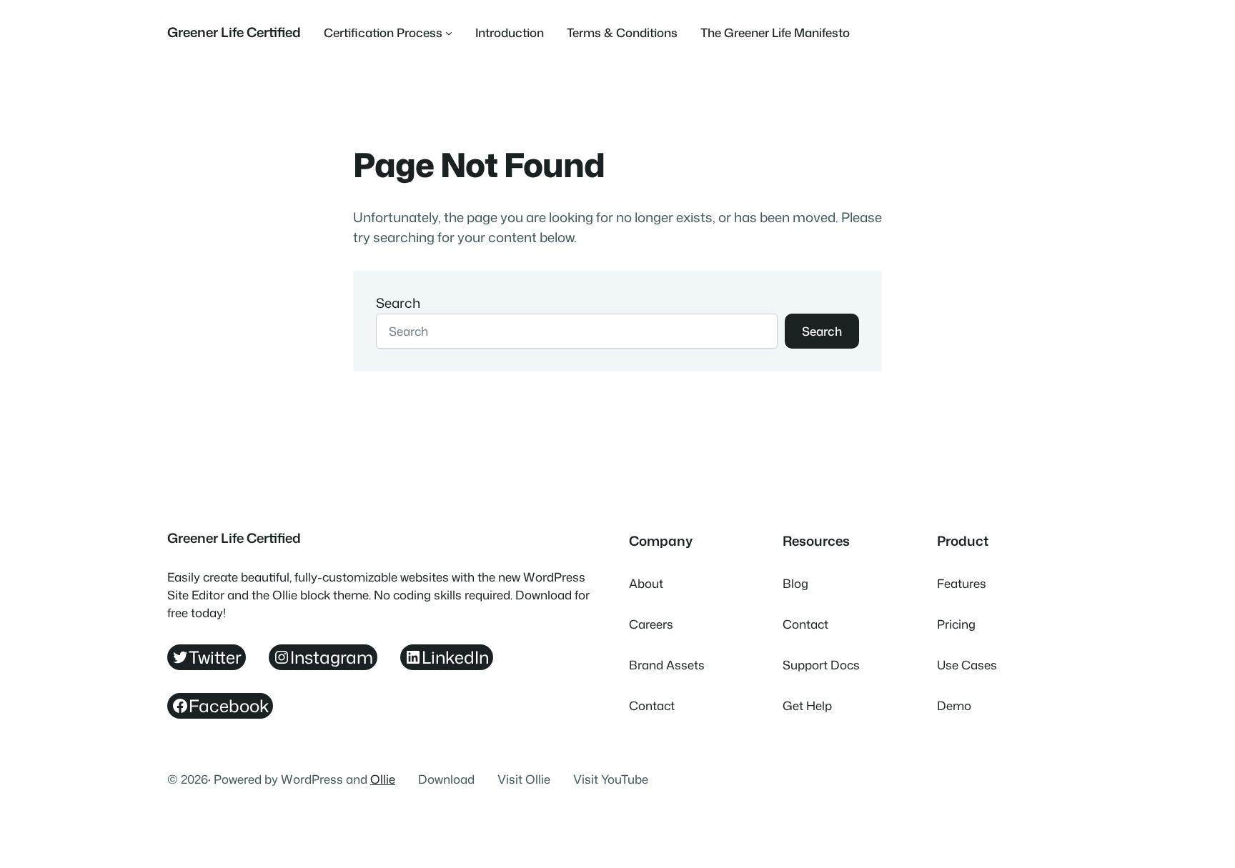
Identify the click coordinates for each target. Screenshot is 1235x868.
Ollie (382, 779)
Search (398, 303)
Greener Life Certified (234, 32)
